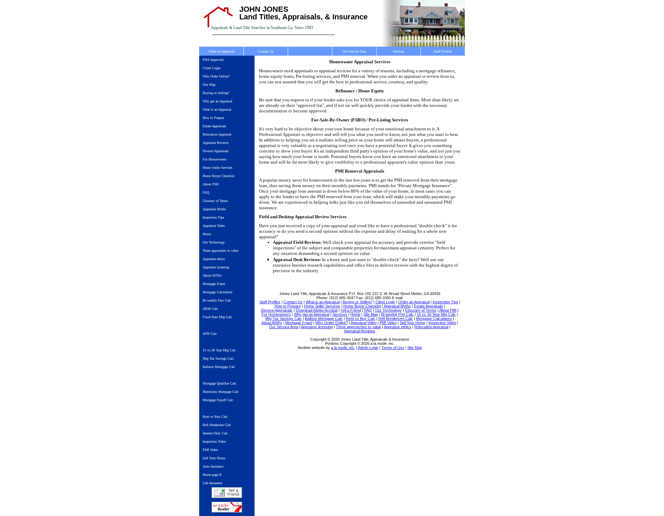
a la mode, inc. (343, 347)
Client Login (212, 68)
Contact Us (266, 51)
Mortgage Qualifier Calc (219, 383)
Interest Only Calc (215, 433)
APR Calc (210, 333)
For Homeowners (215, 159)
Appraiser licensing (216, 267)
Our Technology (214, 242)
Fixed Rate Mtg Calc (217, 317)
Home (207, 234)
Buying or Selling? (216, 93)
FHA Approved (213, 60)
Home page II (212, 475)
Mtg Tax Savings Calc (218, 358)
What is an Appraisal (217, 109)
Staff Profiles (443, 51)
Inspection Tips (213, 217)
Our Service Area (354, 51)
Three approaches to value (220, 250)
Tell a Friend (227, 492)
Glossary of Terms (215, 201)
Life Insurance (212, 483)
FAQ (206, 192)
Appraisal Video (214, 226)
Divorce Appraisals (216, 151)
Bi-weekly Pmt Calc (217, 300)
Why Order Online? (216, 76)
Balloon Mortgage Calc (219, 367)
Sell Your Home (214, 458)
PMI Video (210, 450)
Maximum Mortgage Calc (221, 392)
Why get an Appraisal (217, 101)
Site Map (209, 84)
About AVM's (212, 275)
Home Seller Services (217, 167)
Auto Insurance (213, 466)
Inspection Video (214, 441)
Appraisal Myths (214, 209)
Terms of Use (392, 347)
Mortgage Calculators (217, 292)
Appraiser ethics (214, 259)
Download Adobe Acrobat (227, 507)
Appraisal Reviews (216, 143)
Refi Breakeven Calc (217, 425)
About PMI (211, 184)
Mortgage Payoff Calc (218, 400)
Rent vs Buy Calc (215, 416)
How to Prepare (213, 118)
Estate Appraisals (214, 126)
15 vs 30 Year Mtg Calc (219, 350)
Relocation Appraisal (217, 134)
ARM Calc (210, 309)
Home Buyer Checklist (218, 176)
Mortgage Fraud (214, 284)
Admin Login (368, 347)
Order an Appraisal (221, 51)
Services (398, 51)
